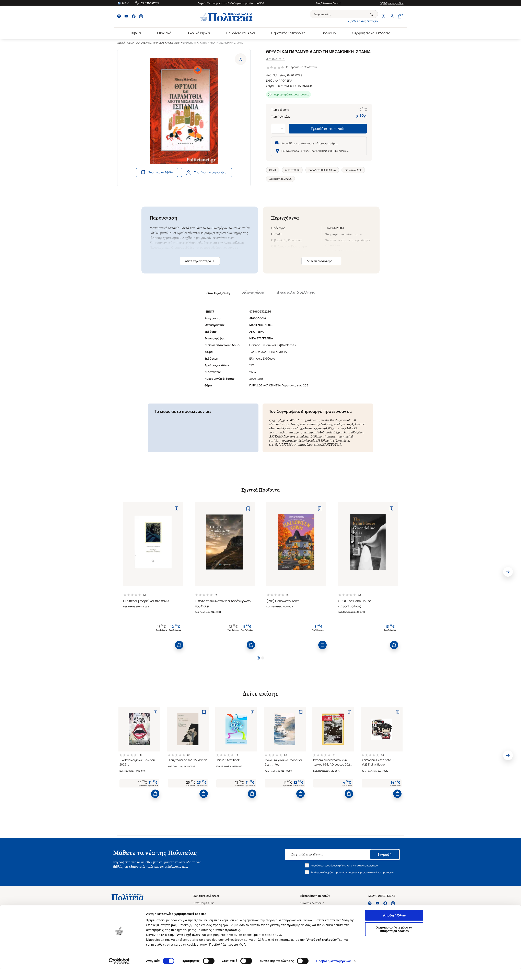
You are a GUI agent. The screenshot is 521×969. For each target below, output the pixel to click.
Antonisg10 (300, 444)
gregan (273, 420)
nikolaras (313, 420)
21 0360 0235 (150, 3)
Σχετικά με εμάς (204, 903)
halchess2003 (308, 436)
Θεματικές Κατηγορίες (288, 33)
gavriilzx (315, 444)
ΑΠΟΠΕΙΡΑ (285, 80)
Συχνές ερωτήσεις (312, 903)
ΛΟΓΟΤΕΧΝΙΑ (143, 42)
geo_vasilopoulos (338, 424)
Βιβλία (136, 33)
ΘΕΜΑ (130, 42)
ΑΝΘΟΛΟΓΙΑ (275, 59)
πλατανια (275, 432)
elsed (322, 424)
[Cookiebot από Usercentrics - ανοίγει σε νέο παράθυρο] (119, 961)
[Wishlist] (383, 17)
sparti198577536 (280, 444)
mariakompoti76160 (310, 432)
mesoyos (292, 436)
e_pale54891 (288, 420)
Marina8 (309, 428)
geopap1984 (324, 428)
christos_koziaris (280, 440)
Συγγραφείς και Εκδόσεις (371, 33)
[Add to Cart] (179, 645)
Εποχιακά (164, 33)
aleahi (325, 420)
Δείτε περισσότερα (200, 260)
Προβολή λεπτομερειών (333, 961)
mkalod (348, 436)
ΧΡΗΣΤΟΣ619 (331, 444)
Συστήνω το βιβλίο (160, 172)
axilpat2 (331, 440)
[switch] (209, 961)
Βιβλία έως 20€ (353, 170)
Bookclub (329, 33)
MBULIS (351, 428)
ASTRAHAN (277, 436)
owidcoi (343, 440)
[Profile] (391, 17)
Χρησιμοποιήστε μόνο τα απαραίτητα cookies (394, 929)
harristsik (289, 432)
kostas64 (331, 432)
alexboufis (276, 424)
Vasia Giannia (308, 424)
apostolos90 (348, 420)
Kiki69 (334, 420)
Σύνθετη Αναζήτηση (362, 21)
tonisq (302, 420)
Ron (360, 432)
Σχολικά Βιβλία (199, 33)
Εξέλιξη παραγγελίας (392, 3)
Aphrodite (358, 424)
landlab (298, 440)
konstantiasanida (330, 436)
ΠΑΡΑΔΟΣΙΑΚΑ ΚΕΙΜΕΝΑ (166, 42)
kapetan (338, 428)
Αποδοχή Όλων (394, 915)
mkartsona (291, 424)
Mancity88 (276, 428)
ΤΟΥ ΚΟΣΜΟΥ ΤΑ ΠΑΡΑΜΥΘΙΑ (294, 86)
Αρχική (121, 42)
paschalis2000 (347, 432)
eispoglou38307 (314, 440)
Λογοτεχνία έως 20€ (280, 178)
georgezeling (293, 428)
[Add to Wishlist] (240, 59)
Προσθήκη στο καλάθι (328, 128)
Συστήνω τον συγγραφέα (210, 172)
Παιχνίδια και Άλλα (240, 33)
